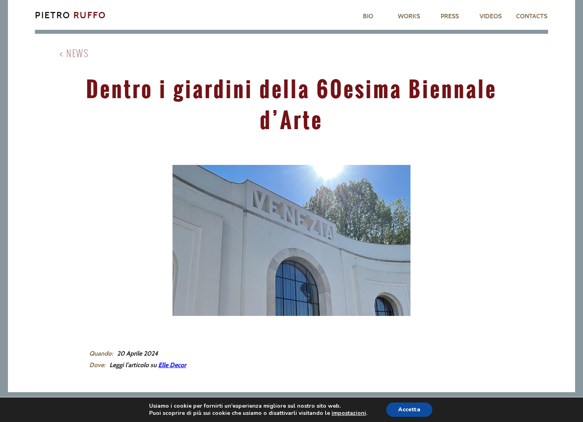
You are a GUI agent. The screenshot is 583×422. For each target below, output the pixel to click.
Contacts (531, 16)
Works (409, 16)
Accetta (409, 409)
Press (450, 16)
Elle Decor (172, 365)
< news (73, 53)
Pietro (70, 15)
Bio (368, 16)
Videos (490, 16)
